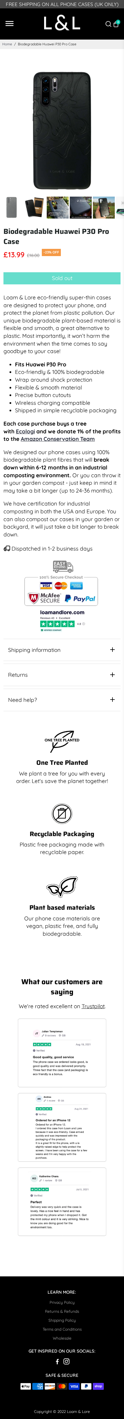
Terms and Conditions (62, 1329)
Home (7, 44)
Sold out (62, 278)
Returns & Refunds (62, 1311)
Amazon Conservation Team (58, 438)
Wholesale (62, 1338)
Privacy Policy (62, 1302)
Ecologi (25, 431)
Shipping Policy (62, 1320)
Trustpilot (93, 1006)
